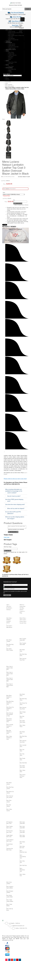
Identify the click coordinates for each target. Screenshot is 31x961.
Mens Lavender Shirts (23, 746)
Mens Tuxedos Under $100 (23, 639)
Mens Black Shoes (22, 695)
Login (6, 76)
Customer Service (8, 622)
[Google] (12, 960)
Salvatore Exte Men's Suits (9, 849)
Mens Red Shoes (22, 717)
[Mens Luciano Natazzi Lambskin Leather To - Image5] (8, 148)
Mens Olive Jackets (8, 801)
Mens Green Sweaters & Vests (9, 720)
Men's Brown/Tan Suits (23, 851)
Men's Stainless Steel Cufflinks (9, 887)
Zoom (3, 119)
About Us (22, 604)
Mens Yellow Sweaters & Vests (9, 738)
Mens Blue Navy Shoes (23, 699)
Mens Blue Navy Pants (23, 655)
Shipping (8, 619)
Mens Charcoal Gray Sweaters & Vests (9, 714)
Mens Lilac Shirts (22, 750)
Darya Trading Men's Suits (9, 827)
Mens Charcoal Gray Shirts (23, 741)
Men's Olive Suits (22, 861)
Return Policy (23, 618)
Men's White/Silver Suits (22, 870)
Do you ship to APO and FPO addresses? (13, 512)
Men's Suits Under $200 (22, 827)
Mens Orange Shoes (23, 712)
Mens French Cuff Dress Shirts (22, 776)
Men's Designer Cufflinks (9, 892)
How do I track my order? (13, 496)
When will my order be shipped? (15, 508)
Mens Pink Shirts (22, 754)
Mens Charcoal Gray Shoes (23, 708)
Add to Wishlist (25, 205)
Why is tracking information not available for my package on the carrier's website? (13, 491)
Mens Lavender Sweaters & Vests (9, 726)
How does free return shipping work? (15, 504)
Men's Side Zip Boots (9, 909)
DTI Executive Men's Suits (9, 831)
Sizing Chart (22, 606)
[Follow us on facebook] (9, 960)
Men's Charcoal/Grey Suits (23, 857)
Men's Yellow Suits (22, 875)
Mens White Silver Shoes (22, 721)
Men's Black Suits (22, 842)
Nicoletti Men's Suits (9, 845)
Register (7, 78)
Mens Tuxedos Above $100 (23, 644)
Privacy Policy (23, 621)
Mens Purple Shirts (22, 759)
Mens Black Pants (22, 650)
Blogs (21, 612)
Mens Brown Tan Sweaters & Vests (10, 709)
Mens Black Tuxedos (9, 640)
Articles (21, 609)
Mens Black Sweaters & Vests (9, 697)
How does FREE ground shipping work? (14, 500)
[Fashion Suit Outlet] (15, 2)
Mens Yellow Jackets (9, 810)
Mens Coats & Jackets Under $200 (9, 674)
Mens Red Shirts (23, 762)
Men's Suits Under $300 (22, 831)
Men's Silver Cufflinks (9, 883)
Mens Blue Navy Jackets (10, 788)
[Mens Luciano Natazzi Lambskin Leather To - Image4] (8, 142)
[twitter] (14, 960)
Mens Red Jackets (8, 805)
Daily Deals (6, 537)
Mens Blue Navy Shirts (23, 737)
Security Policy (23, 623)
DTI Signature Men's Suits (9, 822)
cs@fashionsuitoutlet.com (18, 925)
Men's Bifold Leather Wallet (9, 896)
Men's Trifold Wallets (9, 905)
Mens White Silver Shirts (22, 766)
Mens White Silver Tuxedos (9, 649)
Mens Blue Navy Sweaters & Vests (10, 703)
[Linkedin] (20, 960)
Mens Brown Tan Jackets (10, 792)
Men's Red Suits (23, 865)
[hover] (8, 129)
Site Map (22, 608)
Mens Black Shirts (22, 732)
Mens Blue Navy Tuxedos (10, 645)
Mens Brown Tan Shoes (23, 704)
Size (4, 192)
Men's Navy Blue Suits (22, 847)
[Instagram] (6, 960)
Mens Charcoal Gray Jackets (9, 796)
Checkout (7, 79)
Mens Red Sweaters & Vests (8, 732)
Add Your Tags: (8, 546)
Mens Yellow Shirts (22, 771)
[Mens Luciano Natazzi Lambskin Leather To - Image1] (16, 104)
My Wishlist (9, 608)
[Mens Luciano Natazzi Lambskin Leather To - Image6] (8, 155)
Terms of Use (23, 619)
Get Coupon (9, 625)
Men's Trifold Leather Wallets (9, 900)
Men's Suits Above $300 (22, 836)
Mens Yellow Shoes (22, 726)
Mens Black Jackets (9, 783)
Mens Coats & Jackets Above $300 (9, 685)
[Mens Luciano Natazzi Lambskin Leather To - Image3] (8, 136)
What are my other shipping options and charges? (14, 517)
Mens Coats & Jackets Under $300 (9, 680)
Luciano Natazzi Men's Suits (9, 840)
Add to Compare (18, 205)
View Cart (8, 606)
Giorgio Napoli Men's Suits (9, 836)
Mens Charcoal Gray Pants (23, 659)
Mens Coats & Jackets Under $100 (9, 668)
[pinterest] (17, 960)
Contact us (22, 611)
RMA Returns (9, 627)
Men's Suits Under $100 (22, 822)
